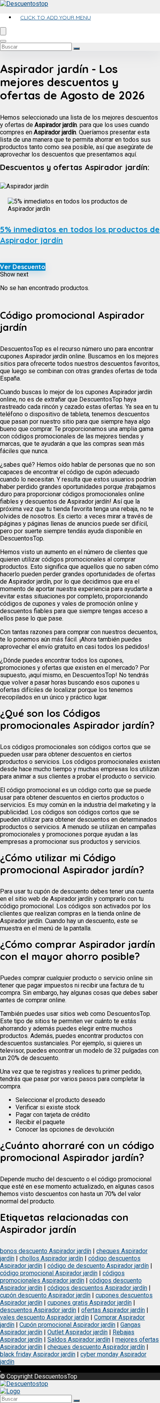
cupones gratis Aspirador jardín (89, 1302)
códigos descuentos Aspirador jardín (97, 1288)
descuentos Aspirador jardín (38, 1310)
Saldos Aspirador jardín (78, 1339)
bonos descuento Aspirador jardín (45, 1251)
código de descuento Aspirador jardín (98, 1265)
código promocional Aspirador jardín (48, 1273)
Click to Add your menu (55, 17)
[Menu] (3, 31)
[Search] (3, 41)
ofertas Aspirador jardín (113, 1310)
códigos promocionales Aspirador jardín (62, 1276)
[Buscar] (76, 48)
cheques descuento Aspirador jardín (96, 1347)
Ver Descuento (22, 267)
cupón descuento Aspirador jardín (45, 1295)
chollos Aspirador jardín (51, 1258)
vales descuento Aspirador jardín (44, 1317)
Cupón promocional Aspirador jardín (67, 1324)
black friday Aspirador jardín (37, 1354)
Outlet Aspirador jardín (77, 1332)
